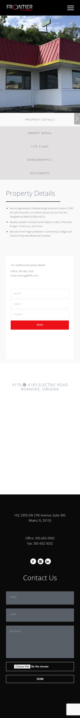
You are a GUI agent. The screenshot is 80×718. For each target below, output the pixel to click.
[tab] (40, 119)
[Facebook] (33, 561)
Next (77, 119)
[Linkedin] (48, 561)
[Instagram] (40, 561)
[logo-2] (33, 8)
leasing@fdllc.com (28, 275)
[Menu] (68, 8)
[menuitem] (68, 8)
